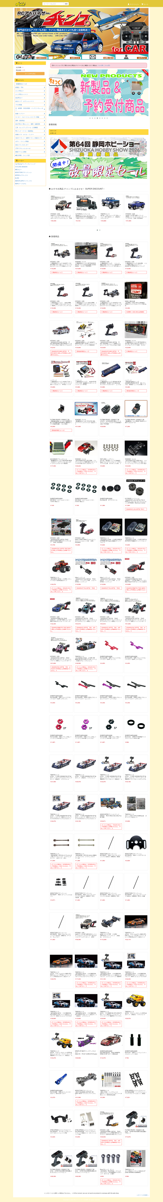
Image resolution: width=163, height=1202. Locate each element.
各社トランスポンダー (22, 145)
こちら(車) (100, 65)
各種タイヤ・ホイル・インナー (24, 134)
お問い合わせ (98, 57)
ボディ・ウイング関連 (22, 141)
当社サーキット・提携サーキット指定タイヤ (28, 138)
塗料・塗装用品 (20, 120)
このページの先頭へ (142, 1195)
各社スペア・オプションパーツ (24, 101)
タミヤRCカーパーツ (21, 94)
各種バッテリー (20, 113)
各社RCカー (19, 98)
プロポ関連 (18, 105)
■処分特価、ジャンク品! (22, 155)
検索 (66, 4)
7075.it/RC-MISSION (21, 167)
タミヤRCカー (19, 91)
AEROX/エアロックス (21, 175)
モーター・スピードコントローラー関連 (27, 117)
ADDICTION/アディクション (23, 172)
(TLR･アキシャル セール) (22, 148)
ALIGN (17, 178)
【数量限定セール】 (21, 84)
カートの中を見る (30, 74)
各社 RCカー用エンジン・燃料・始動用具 (27, 124)
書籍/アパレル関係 (20, 152)
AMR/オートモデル (20, 184)
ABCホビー (18, 169)
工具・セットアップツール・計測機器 (26, 127)
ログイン (131, 57)
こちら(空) (107, 65)
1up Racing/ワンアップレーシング (25, 164)
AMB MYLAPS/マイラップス (23, 181)
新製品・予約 (19, 87)
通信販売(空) (66, 57)
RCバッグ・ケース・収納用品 (24, 131)
